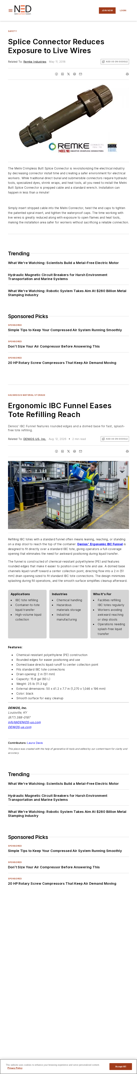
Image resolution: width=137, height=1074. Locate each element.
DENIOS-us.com (19, 727)
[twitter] (68, 74)
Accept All (120, 1066)
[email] (80, 74)
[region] (68, 1066)
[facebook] (56, 74)
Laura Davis (35, 743)
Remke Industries (34, 61)
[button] (10, 10)
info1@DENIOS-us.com (24, 722)
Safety (12, 31)
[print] (127, 74)
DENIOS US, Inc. (34, 439)
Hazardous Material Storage (26, 395)
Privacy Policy (15, 1068)
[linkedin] (62, 74)
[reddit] (74, 74)
